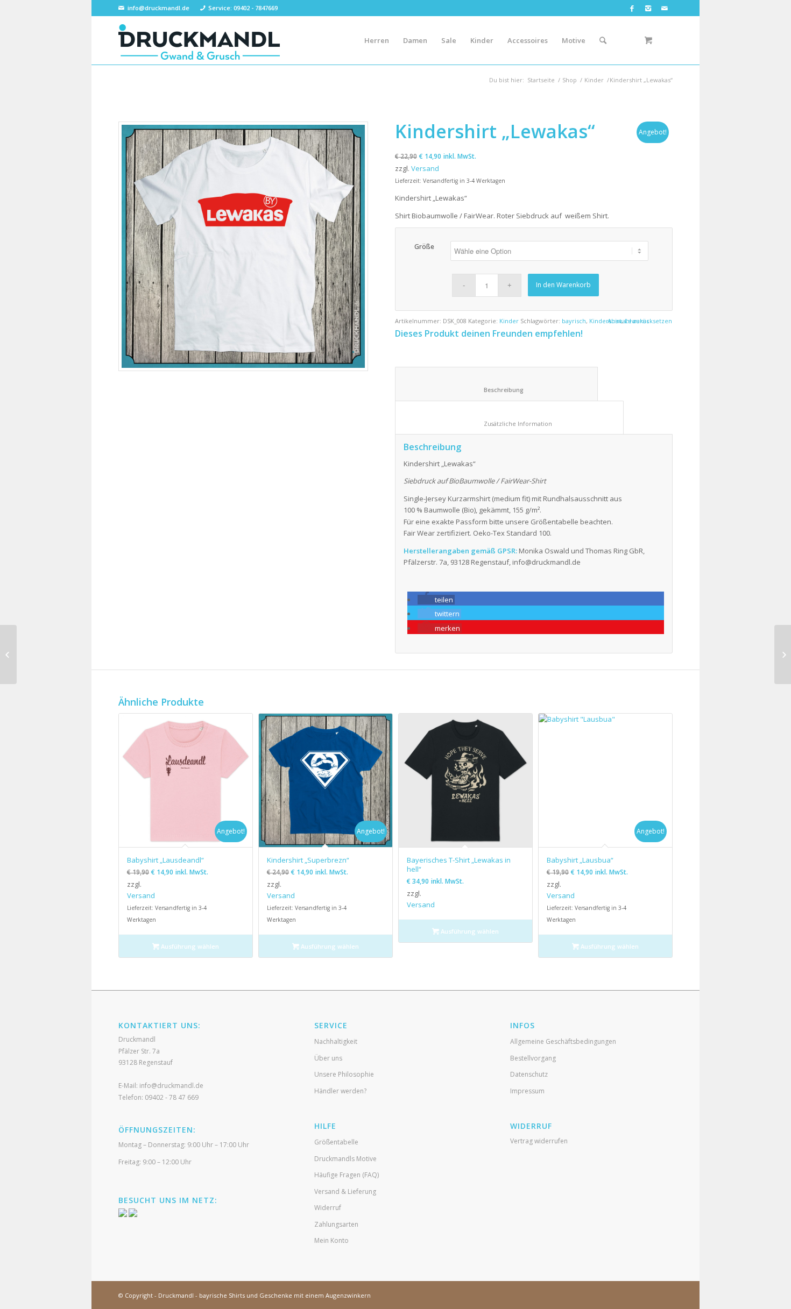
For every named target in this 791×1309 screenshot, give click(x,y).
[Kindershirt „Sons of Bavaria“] (782, 654)
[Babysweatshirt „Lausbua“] (8, 654)
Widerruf (327, 1207)
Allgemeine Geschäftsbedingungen (563, 1041)
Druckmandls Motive (345, 1158)
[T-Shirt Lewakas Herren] (243, 246)
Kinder (594, 80)
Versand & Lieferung (345, 1191)
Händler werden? (340, 1090)
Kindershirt (605, 321)
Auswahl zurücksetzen (640, 321)
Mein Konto (331, 1240)
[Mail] (664, 8)
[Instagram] (648, 8)
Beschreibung (496, 390)
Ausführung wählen (189, 946)
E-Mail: (160, 1085)
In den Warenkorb (563, 284)
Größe (424, 246)
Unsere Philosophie (344, 1074)
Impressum (527, 1090)
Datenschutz (529, 1074)
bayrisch (574, 321)
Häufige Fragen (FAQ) (346, 1174)
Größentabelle (336, 1142)
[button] (436, 599)
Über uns (328, 1058)
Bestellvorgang (533, 1058)
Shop (569, 80)
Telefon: (158, 1097)
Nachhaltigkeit (335, 1041)
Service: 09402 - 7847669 (243, 8)
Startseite (541, 80)
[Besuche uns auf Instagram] (133, 1214)
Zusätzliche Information (509, 423)
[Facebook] (632, 8)
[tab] (496, 384)
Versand (425, 168)
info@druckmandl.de (158, 8)
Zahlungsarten (336, 1224)
